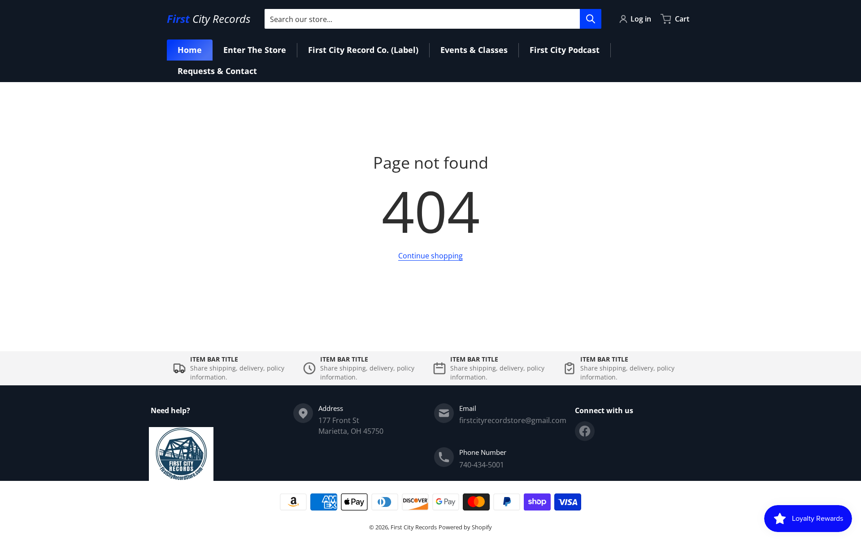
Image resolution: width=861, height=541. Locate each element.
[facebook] (585, 431)
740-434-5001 (481, 465)
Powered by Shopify (465, 527)
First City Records (414, 527)
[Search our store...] (590, 19)
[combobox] (433, 19)
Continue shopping (430, 256)
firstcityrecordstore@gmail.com (512, 420)
